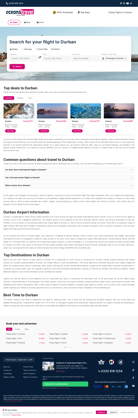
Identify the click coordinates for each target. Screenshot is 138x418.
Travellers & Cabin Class (108, 54)
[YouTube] (133, 386)
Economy (9, 98)
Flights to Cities (9, 377)
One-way (28, 49)
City (9, 329)
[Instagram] (133, 362)
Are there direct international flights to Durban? (25, 170)
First (30, 98)
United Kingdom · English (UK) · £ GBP (19, 360)
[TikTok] (133, 370)
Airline (27, 329)
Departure (13, 54)
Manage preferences (128, 412)
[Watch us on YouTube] (127, 3)
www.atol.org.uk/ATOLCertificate (12, 401)
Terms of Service (29, 370)
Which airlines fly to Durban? (17, 185)
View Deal (10, 131)
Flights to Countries (30, 377)
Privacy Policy (16, 415)
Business (20, 98)
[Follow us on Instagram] (124, 3)
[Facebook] (133, 378)
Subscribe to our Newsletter (56, 384)
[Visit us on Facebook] (121, 3)
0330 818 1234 (111, 371)
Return (15, 49)
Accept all (101, 412)
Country (17, 329)
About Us (6, 367)
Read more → (61, 371)
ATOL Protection (29, 373)
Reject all (113, 412)
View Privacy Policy (63, 388)
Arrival (44, 54)
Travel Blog (7, 373)
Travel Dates (76, 54)
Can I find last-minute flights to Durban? (22, 178)
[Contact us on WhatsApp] (131, 3)
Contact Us (7, 370)
